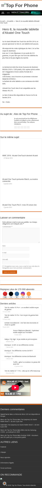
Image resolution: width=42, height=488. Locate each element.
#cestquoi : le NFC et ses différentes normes (19, 345)
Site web (5, 259)
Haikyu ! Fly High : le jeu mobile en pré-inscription (21, 339)
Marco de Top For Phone (8, 419)
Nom (3, 246)
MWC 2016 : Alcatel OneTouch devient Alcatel (20, 156)
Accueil (2, 21)
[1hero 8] (5, 37)
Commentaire (7, 226)
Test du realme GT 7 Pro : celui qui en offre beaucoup (22, 371)
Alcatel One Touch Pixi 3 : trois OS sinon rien (19, 205)
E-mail (4, 252)
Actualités (10, 21)
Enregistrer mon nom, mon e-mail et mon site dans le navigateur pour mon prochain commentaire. (20, 267)
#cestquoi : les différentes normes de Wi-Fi (19, 351)
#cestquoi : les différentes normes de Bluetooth (20, 356)
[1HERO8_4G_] (7, 62)
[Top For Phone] (21, 5)
